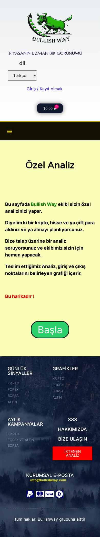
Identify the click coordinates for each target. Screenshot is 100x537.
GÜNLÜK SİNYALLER (20, 371)
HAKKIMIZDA (72, 429)
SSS (72, 419)
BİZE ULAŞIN (72, 439)
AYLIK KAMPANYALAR (25, 422)
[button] (9, 131)
